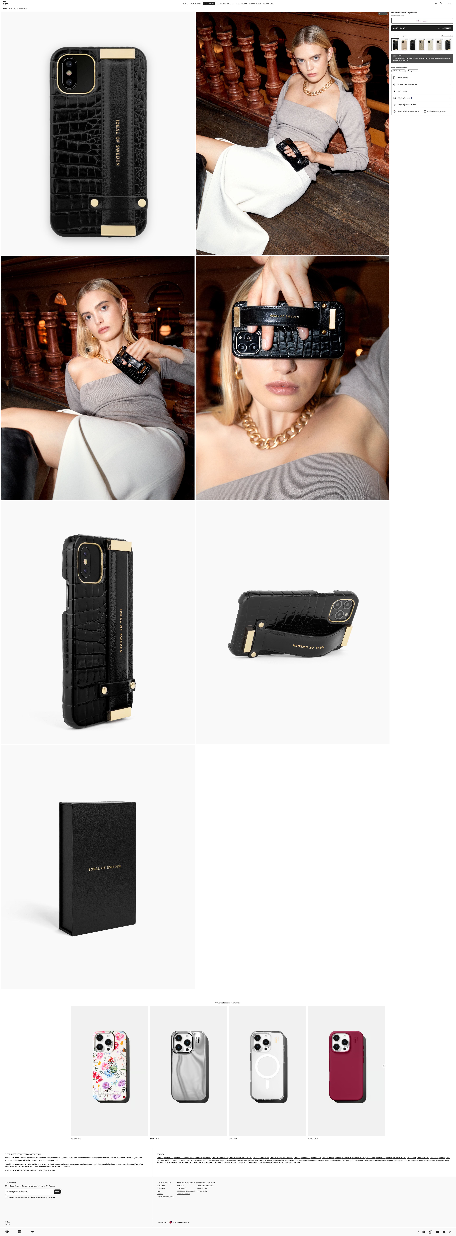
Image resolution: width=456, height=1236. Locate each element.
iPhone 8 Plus (210, 1160)
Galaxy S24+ (350, 1160)
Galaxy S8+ (296, 1162)
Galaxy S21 (177, 1162)
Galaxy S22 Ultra (442, 1160)
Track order (161, 1186)
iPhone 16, (215, 1158)
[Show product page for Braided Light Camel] (404, 44)
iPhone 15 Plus (275, 1158)
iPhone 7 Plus (227, 1160)
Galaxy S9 (271, 1162)
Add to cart (422, 28)
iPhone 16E (207, 1158)
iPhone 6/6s (237, 1160)
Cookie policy (202, 1191)
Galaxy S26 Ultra (292, 1160)
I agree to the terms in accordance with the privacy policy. (31, 1197)
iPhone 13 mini (370, 1158)
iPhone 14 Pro (305, 1158)
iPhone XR (174, 1160)
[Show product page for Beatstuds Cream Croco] (430, 44)
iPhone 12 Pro (380, 1158)
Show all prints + (447, 36)
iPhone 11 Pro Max (423, 1158)
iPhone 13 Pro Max (358, 1158)
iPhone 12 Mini (411, 1158)
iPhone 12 (389, 1158)
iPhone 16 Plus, (234, 1158)
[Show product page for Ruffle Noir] (448, 44)
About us (180, 1186)
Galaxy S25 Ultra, (331, 1160)
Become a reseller (183, 1194)
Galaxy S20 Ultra (233, 1162)
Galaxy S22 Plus (429, 1160)
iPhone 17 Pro (168, 1158)
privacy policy (50, 1197)
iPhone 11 (442, 1158)
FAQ (158, 1191)
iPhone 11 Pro (434, 1158)
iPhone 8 (202, 1160)
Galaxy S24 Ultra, (362, 1160)
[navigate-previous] (384, 1066)
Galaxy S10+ (253, 1162)
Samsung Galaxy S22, (415, 1160)
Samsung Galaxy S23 (376, 1160)
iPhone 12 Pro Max (399, 1158)
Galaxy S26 (271, 1160)
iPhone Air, (191, 1158)
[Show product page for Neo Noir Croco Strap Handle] (395, 44)
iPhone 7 (219, 1160)
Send (57, 1191)
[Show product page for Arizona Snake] (421, 44)
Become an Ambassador (186, 1191)
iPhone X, (181, 1160)
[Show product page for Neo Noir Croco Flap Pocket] (413, 44)
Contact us (161, 1188)
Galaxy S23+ (389, 1160)
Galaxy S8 (287, 1162)
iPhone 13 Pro (347, 1158)
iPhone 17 (160, 1158)
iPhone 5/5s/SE (260, 1160)
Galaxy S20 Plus (221, 1162)
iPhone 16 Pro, (223, 1158)
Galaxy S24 (341, 1160)
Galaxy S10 (244, 1162)
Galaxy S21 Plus (187, 1162)
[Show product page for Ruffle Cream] (439, 44)
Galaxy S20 (210, 1162)
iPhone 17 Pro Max (180, 1158)
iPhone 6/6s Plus (248, 1160)
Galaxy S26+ (280, 1160)
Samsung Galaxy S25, (307, 1160)
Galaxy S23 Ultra (401, 1160)
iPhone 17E (198, 1158)
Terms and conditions (205, 1186)
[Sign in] (436, 3)
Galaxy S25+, (319, 1160)
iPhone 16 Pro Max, (245, 1158)
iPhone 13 (338, 1158)
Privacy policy (202, 1188)
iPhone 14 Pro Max (328, 1158)
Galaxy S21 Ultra (199, 1162)
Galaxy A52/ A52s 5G (165, 1162)
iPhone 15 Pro (264, 1158)
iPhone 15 (256, 1158)
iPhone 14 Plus (316, 1158)
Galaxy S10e (262, 1162)
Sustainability (182, 1188)
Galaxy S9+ (279, 1162)
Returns (160, 1194)
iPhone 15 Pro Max (286, 1158)
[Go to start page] (5, 3)
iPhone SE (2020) (192, 1160)
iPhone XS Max (165, 1160)
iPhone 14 (297, 1158)
